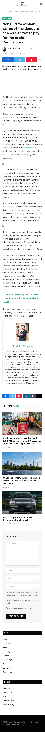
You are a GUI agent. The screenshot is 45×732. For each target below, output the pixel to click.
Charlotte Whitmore (17, 49)
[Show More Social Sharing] (40, 59)
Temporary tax (31, 148)
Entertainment (8, 668)
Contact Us (7, 672)
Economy (7, 18)
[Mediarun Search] (22, 4)
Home (5, 640)
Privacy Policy (8, 705)
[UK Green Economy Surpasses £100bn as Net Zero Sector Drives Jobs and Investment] (22, 463)
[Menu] (4, 4)
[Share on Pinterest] (31, 59)
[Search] (41, 4)
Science (6, 656)
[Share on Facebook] (8, 59)
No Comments (10, 53)
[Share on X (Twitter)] (19, 59)
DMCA (5, 697)
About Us (6, 689)
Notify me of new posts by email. (22, 608)
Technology (7, 660)
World (5, 648)
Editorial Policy (9, 701)
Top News (7, 644)
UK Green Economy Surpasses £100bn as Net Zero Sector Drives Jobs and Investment (21, 481)
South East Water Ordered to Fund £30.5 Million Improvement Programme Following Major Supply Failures (21, 441)
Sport (5, 664)
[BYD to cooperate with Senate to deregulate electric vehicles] (22, 502)
